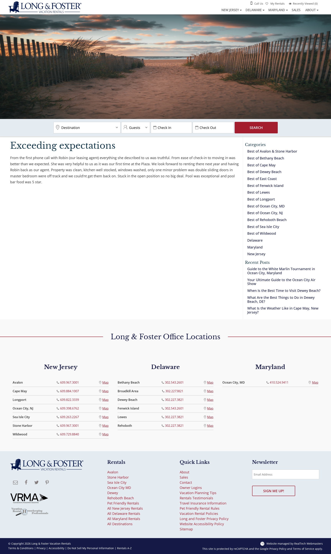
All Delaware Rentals (123, 513)
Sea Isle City (116, 482)
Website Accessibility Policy (202, 524)
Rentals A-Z (124, 548)
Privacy (41, 548)
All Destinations (120, 524)
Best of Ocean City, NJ (265, 213)
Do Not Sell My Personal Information (90, 548)
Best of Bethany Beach (265, 158)
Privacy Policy (277, 549)
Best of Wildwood (261, 233)
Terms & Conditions (21, 548)
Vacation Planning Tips (198, 492)
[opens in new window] (26, 483)
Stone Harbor (118, 477)
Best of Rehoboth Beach (267, 219)
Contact (186, 482)
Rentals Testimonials (196, 498)
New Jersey (230, 10)
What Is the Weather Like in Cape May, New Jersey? (282, 310)
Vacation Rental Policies (199, 513)
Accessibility (56, 548)
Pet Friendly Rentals (123, 503)
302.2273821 (174, 391)
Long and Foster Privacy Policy (204, 518)
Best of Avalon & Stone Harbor (272, 151)
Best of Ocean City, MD (266, 206)
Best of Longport (261, 199)
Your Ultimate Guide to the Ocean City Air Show (281, 281)
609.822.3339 (69, 400)
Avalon (112, 472)
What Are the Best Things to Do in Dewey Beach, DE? (281, 299)
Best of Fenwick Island (265, 185)
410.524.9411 (279, 382)
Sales (296, 10)
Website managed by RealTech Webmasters (294, 543)
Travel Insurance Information (203, 503)
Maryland (276, 10)
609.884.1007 (69, 391)
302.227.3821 (174, 400)
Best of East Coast (262, 178)
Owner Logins (191, 487)
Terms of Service (303, 549)
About (310, 10)
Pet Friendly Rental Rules (200, 508)
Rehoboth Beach (120, 498)
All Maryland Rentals (123, 518)
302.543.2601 (174, 382)
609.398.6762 (69, 408)
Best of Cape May (261, 165)
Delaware (254, 10)
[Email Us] (15, 483)
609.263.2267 (69, 417)
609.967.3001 (69, 382)
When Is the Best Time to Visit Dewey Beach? (283, 290)
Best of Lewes (258, 192)
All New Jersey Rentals (125, 508)
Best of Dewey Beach (264, 171)
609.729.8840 (69, 434)
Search (256, 127)
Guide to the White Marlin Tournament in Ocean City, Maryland (281, 271)
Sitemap (186, 529)
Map (105, 382)
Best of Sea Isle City (263, 226)
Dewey (112, 492)
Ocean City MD (119, 487)
